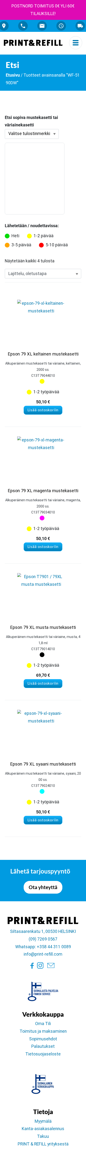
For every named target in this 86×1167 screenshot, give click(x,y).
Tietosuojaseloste (43, 1054)
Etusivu (13, 75)
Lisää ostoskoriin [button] (43, 410)
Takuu (43, 1136)
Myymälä (43, 1121)
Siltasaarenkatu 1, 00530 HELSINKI (43, 931)
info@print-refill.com (43, 954)
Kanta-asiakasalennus (43, 1128)
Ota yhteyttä (43, 887)
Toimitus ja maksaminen (43, 1031)
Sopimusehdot (43, 1039)
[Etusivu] (33, 42)
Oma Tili (43, 1023)
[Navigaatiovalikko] (75, 42)
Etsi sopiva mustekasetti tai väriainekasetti (31, 121)
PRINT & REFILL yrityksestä (43, 1144)
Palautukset (43, 1046)
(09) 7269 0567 (43, 939)
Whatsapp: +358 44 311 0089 (43, 946)
